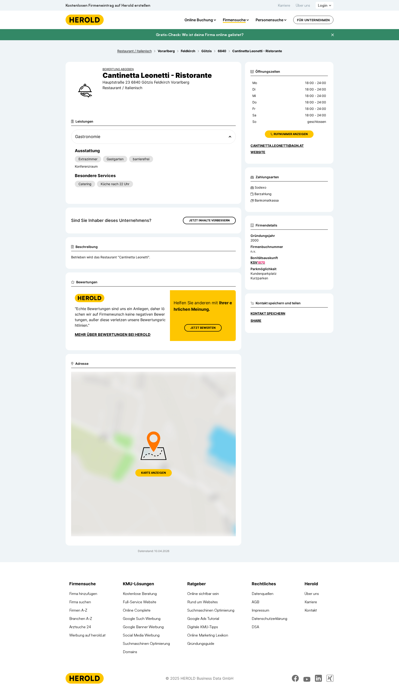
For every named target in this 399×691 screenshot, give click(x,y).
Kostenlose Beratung (140, 593)
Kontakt (311, 610)
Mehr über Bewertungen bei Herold (113, 334)
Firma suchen (80, 602)
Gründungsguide (200, 643)
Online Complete (137, 610)
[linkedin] (318, 678)
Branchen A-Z (80, 618)
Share (256, 321)
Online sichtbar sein (203, 593)
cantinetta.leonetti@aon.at (277, 146)
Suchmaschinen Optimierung (146, 643)
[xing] (329, 678)
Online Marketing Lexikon (207, 635)
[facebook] (295, 678)
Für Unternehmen (313, 20)
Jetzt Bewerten (203, 327)
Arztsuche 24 (80, 627)
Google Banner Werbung (143, 627)
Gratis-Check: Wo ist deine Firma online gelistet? (199, 34)
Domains (130, 651)
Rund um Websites (202, 602)
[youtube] (306, 678)
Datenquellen (262, 593)
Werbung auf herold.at (87, 635)
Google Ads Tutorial (203, 618)
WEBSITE (258, 152)
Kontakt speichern (268, 313)
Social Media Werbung (141, 635)
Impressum (260, 610)
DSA (255, 627)
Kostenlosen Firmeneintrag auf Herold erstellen (108, 5)
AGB (255, 602)
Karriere (284, 5)
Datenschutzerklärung (269, 618)
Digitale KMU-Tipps (202, 627)
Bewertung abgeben (118, 69)
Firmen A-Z (78, 610)
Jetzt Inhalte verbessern (209, 220)
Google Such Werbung (141, 618)
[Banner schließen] (332, 35)
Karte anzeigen (153, 472)
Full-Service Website (139, 602)
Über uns (303, 5)
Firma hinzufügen (83, 593)
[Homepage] (85, 20)
